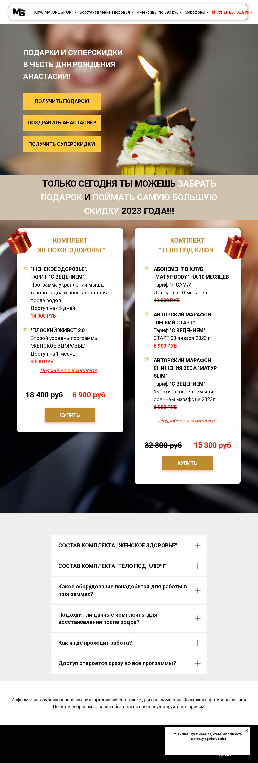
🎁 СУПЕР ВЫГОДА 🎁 (230, 12)
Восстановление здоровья (105, 12)
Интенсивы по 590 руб (157, 12)
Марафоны (195, 12)
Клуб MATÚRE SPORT (53, 12)
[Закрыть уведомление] (246, 730)
